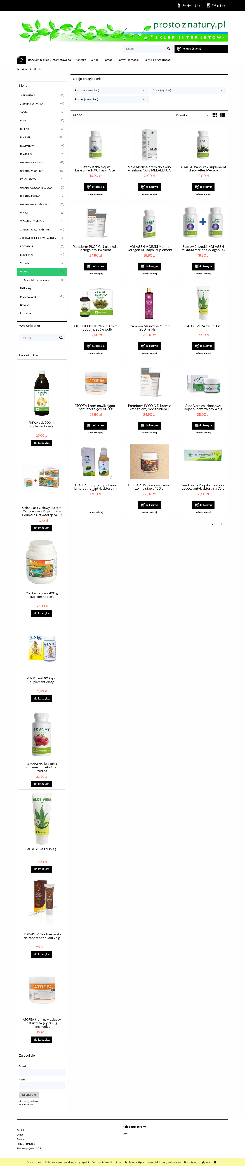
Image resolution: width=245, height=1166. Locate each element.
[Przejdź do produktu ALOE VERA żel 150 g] (203, 303)
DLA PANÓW (27, 145)
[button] (96, 194)
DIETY (23, 120)
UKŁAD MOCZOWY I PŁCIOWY (36, 187)
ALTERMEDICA (28, 95)
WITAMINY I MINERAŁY (32, 221)
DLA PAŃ (25, 137)
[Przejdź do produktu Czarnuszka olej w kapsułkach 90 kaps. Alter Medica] (96, 144)
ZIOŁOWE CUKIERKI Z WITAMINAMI (38, 238)
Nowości (25, 305)
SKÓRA (24, 112)
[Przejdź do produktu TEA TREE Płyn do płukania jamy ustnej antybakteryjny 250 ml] (96, 462)
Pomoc (21, 1139)
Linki (125, 1133)
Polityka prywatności (29, 1148)
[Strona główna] (122, 28)
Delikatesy (25, 288)
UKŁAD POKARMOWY (32, 162)
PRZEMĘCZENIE (28, 296)
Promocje (25, 313)
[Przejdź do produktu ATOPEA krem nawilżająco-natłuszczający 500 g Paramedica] (96, 383)
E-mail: (23, 1066)
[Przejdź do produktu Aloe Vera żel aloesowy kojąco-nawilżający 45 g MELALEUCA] (203, 383)
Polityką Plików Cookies (103, 1162)
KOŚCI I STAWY (28, 179)
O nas (20, 1134)
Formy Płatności (26, 1143)
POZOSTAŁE (26, 246)
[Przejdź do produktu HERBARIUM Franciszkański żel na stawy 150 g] (149, 462)
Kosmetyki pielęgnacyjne (37, 280)
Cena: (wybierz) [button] (162, 90)
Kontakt (21, 1130)
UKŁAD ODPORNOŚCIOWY (34, 204)
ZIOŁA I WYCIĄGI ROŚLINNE (35, 229)
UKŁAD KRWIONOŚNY (32, 171)
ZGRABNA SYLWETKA (31, 103)
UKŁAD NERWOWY (30, 196)
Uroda (23, 271)
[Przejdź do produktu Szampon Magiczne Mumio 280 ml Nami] (149, 303)
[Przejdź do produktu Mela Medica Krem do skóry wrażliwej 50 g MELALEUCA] (149, 144)
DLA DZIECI (26, 154)
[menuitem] (49, 60)
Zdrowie (24, 263)
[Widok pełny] (222, 115)
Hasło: (22, 1079)
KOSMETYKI (26, 254)
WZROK (24, 213)
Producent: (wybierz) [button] (87, 90)
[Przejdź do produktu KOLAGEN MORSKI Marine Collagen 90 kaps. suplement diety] (149, 224)
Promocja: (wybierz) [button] (86, 99)
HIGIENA (24, 129)
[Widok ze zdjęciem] (215, 115)
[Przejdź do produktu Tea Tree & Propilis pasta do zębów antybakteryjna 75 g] (203, 462)
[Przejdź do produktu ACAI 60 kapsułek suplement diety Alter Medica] (203, 144)
